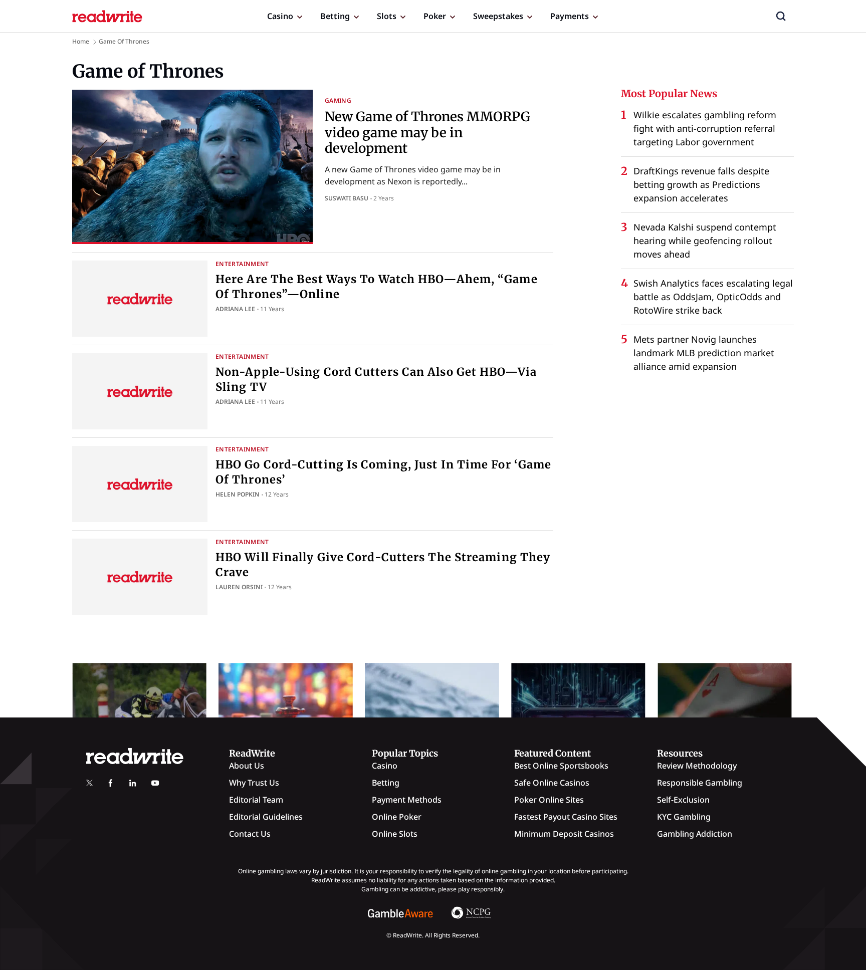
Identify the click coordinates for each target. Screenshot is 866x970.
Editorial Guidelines (266, 816)
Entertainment (242, 264)
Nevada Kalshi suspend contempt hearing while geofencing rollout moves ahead (704, 240)
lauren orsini (239, 587)
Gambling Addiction (694, 833)
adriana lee (235, 309)
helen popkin (237, 494)
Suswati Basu (346, 198)
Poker (434, 16)
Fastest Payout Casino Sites (565, 816)
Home (80, 41)
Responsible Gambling (699, 782)
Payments (569, 16)
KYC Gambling (684, 816)
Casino (280, 16)
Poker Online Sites (549, 799)
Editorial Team (256, 799)
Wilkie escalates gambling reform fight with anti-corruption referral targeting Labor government (704, 128)
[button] (780, 16)
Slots (386, 16)
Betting (335, 16)
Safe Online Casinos (551, 782)
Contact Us (250, 833)
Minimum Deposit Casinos (564, 833)
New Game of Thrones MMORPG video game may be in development (427, 132)
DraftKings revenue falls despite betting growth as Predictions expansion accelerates (701, 184)
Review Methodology (697, 765)
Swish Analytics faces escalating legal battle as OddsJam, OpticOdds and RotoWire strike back (713, 296)
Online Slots (394, 833)
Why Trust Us (254, 782)
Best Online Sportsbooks (561, 765)
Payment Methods (407, 799)
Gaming (338, 100)
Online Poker (396, 816)
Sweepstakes (498, 16)
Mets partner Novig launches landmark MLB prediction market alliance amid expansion (703, 352)
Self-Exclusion (683, 799)
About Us (246, 765)
